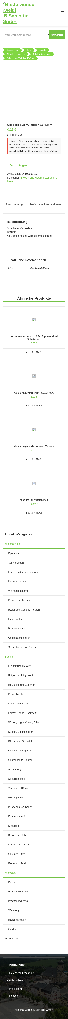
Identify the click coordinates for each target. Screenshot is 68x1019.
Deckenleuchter (17, 581)
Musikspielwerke (17, 797)
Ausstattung (15, 769)
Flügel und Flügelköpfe (21, 675)
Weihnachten (12, 544)
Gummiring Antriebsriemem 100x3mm (34, 392)
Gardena (13, 929)
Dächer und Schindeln (20, 741)
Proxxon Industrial (18, 901)
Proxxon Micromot (18, 891)
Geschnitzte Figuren (19, 750)
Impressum (15, 989)
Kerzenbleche (16, 694)
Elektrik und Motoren (32, 177)
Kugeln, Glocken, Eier (20, 731)
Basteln (9, 656)
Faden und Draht (17, 863)
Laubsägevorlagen (18, 703)
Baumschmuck (16, 628)
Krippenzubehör (17, 816)
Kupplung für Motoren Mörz (34, 500)
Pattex (11, 882)
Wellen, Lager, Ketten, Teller (24, 722)
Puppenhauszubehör (20, 807)
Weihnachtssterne (18, 591)
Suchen (57, 34)
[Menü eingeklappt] (62, 13)
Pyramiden (14, 553)
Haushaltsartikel (17, 919)
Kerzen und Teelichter (20, 600)
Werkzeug (14, 910)
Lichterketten (15, 619)
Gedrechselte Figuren (20, 760)
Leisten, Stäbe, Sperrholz (22, 713)
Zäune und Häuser (18, 788)
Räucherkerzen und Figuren (24, 609)
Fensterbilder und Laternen (23, 572)
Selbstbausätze (17, 778)
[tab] (14, 204)
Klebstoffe (13, 825)
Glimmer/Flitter (16, 854)
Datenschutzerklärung (21, 973)
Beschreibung (14, 204)
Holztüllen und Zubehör (21, 685)
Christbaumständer (19, 638)
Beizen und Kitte (17, 835)
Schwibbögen (16, 562)
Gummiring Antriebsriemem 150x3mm (34, 446)
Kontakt (13, 995)
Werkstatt (10, 872)
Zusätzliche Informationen (45, 204)
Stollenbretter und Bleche (22, 647)
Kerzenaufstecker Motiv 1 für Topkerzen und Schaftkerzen (34, 338)
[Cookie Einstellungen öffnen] (5, 1013)
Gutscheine (11, 938)
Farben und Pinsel (18, 844)
